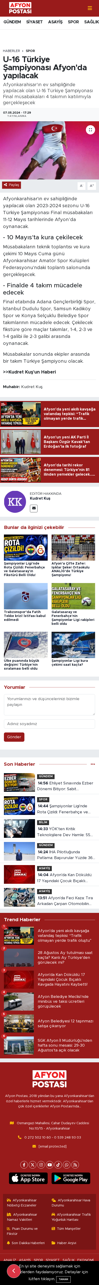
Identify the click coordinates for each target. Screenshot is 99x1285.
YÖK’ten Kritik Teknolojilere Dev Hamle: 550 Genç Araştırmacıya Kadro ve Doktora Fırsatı (65, 832)
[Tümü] (93, 764)
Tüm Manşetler (69, 1228)
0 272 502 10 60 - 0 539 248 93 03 (52, 1137)
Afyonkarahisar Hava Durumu (71, 1203)
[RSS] (75, 1165)
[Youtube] (49, 1165)
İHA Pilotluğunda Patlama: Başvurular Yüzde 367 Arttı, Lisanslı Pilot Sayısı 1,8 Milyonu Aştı (66, 855)
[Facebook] (24, 1165)
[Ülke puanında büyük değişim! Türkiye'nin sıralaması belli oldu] (26, 645)
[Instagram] (41, 1165)
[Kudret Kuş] (15, 502)
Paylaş (14, 185)
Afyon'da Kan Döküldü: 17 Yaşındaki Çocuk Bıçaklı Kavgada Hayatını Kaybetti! (64, 878)
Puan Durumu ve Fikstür (22, 1231)
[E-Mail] (34, 508)
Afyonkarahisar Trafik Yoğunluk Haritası (71, 1217)
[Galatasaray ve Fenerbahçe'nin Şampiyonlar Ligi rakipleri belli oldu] (73, 596)
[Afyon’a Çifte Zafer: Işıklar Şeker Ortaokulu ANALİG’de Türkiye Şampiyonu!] (73, 547)
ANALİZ (9, 1260)
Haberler (11, 51)
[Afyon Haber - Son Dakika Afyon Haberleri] (20, 8)
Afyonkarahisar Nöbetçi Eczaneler (22, 1203)
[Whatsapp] (66, 1165)
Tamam (63, 1279)
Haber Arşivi (66, 1243)
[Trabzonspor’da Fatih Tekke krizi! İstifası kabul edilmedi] (26, 596)
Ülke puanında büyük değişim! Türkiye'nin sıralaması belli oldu (21, 664)
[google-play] (70, 1179)
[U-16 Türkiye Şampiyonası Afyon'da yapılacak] (49, 150)
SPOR (73, 22)
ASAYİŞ (55, 22)
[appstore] (28, 1179)
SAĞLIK (91, 22)
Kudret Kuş (40, 498)
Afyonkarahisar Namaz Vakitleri (22, 1217)
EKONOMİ (85, 1260)
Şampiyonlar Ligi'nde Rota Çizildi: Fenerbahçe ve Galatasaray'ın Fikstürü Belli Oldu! (62, 809)
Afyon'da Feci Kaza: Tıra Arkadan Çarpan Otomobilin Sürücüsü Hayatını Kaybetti (65, 901)
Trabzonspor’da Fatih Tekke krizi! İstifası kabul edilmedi (25, 616)
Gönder (14, 737)
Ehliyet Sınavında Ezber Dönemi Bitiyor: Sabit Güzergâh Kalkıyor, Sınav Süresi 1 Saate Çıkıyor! (65, 786)
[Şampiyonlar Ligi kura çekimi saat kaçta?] (73, 645)
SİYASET (34, 22)
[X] (32, 1165)
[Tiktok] (58, 1165)
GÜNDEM (12, 22)
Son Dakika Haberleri (28, 1243)
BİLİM (43, 822)
